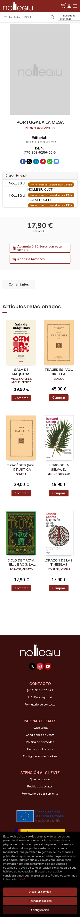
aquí (22, 879)
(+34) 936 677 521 (40, 690)
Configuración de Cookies (40, 756)
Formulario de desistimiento (40, 794)
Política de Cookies (40, 749)
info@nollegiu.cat (40, 697)
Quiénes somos (40, 779)
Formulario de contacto (40, 704)
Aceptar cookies (40, 892)
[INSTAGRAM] (40, 666)
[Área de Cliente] (69, 6)
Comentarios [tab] (19, 284)
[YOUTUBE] (48, 666)
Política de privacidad (40, 742)
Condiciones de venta (40, 735)
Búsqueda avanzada (67, 17)
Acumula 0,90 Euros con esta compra (39, 248)
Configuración (40, 910)
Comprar (21, 398)
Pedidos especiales (40, 786)
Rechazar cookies (40, 901)
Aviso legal (40, 728)
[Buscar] (52, 17)
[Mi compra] (63, 6)
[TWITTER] (32, 666)
